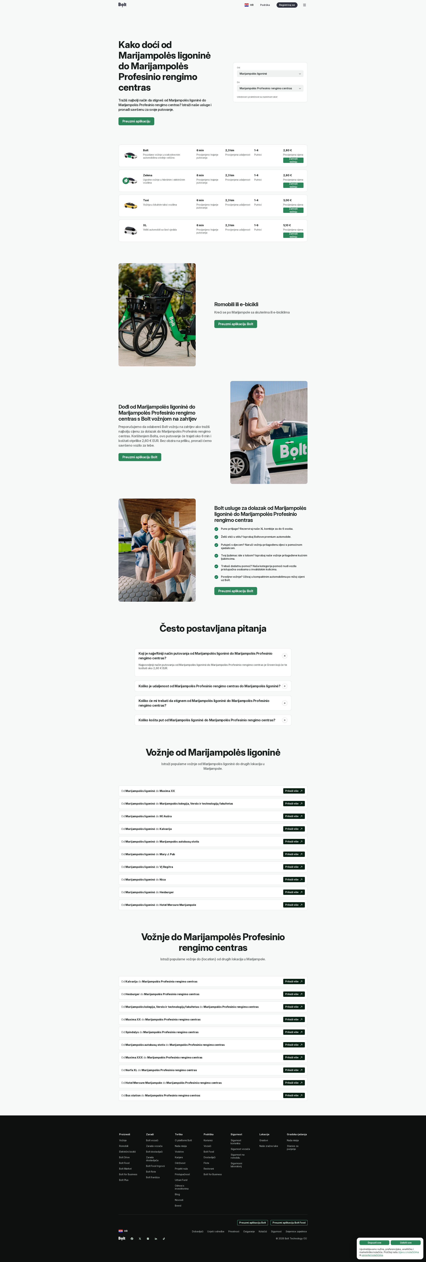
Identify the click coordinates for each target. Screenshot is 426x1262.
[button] (284, 655)
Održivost (180, 1163)
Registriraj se (287, 4)
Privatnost (233, 1231)
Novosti (179, 1200)
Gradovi (263, 1140)
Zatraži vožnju (293, 160)
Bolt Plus (123, 1180)
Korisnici (208, 1140)
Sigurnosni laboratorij (236, 1165)
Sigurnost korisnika (236, 1142)
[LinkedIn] (156, 1238)
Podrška (265, 4)
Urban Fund (181, 1180)
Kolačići (263, 1231)
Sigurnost (276, 1231)
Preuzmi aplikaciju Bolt (235, 324)
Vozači (207, 1146)
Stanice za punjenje (292, 1147)
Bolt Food (124, 1163)
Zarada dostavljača (152, 1159)
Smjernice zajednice (296, 1231)
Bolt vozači (152, 1140)
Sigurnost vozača (240, 1149)
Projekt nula (181, 1168)
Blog (177, 1194)
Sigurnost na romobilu (237, 1156)
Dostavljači (209, 1157)
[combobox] (270, 73)
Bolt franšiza (153, 1177)
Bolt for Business (128, 1174)
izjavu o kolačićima (408, 1252)
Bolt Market (125, 1168)
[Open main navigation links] (305, 5)
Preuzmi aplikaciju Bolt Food (289, 1222)
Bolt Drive (124, 1157)
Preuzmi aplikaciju (136, 121)
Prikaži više (292, 790)
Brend (178, 1205)
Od (238, 67)
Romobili (123, 1146)
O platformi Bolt (183, 1140)
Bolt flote (151, 1171)
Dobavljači (197, 1231)
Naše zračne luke (268, 1146)
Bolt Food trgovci (155, 1166)
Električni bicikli (127, 1151)
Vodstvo (179, 1151)
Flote (206, 1163)
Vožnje (123, 1140)
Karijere (179, 1157)
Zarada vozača (154, 1146)
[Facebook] (132, 1238)
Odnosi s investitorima (182, 1187)
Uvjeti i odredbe (215, 1231)
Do (238, 82)
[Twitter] (140, 1238)
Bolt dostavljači (154, 1151)
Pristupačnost (182, 1174)
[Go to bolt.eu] (122, 5)
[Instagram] (148, 1238)
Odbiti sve (406, 1242)
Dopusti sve (374, 1242)
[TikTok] (164, 1238)
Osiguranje (249, 1231)
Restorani (209, 1168)
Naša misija (181, 1146)
